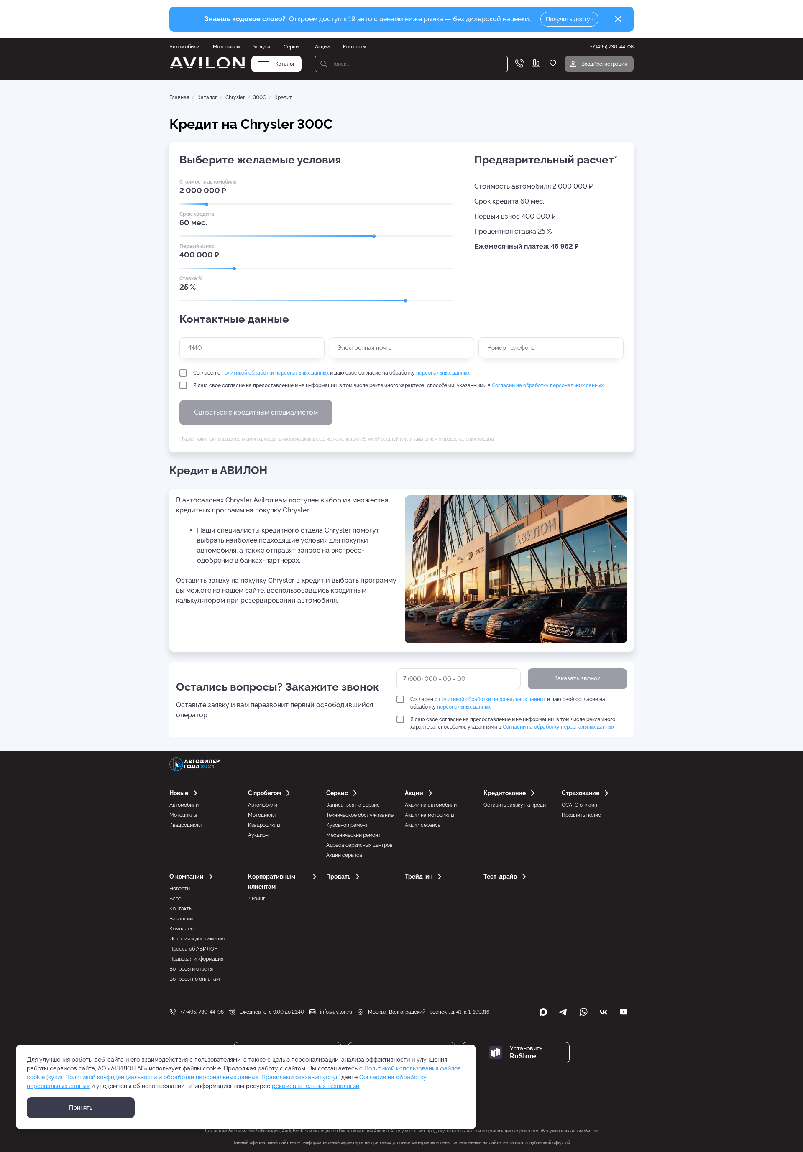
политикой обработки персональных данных (275, 373)
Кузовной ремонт (347, 825)
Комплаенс (183, 929)
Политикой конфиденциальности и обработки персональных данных (161, 1077)
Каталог (207, 97)
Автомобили (184, 47)
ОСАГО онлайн (579, 805)
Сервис (293, 47)
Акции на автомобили (431, 805)
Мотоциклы (226, 47)
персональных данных (443, 373)
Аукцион (258, 835)
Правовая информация (196, 959)
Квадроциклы (185, 825)
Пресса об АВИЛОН (193, 949)
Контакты (354, 47)
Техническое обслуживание (360, 815)
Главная (179, 97)
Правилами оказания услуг (299, 1077)
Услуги (261, 47)
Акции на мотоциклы (429, 815)
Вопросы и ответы (191, 969)
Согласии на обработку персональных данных (548, 385)
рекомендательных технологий (315, 1086)
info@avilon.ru (336, 1012)
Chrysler (235, 97)
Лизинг (256, 899)
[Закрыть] (618, 19)
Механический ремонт (353, 835)
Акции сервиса (344, 855)
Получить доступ (569, 19)
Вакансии (181, 919)
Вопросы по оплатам (194, 979)
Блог (175, 899)
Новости (179, 889)
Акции (322, 47)
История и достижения (197, 939)
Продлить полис (581, 815)
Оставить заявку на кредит (515, 805)
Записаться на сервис (353, 805)
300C (259, 97)
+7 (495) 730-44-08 (202, 1012)
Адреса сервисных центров (359, 845)
